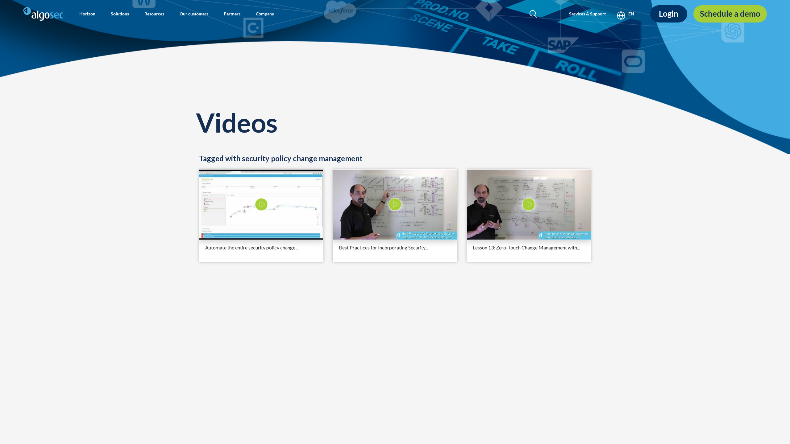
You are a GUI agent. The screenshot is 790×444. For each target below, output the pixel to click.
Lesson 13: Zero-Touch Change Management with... (526, 247)
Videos (236, 122)
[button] (87, 14)
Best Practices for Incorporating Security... (383, 247)
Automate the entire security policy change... (251, 247)
